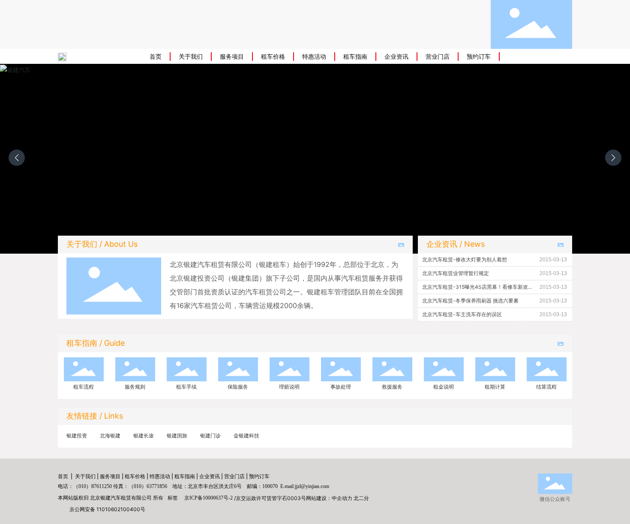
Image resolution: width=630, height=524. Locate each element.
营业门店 (234, 476)
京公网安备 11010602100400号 (107, 509)
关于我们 (85, 476)
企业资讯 (209, 476)
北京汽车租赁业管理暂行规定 (455, 273)
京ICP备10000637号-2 (208, 498)
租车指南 (184, 476)
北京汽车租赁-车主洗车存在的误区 (462, 314)
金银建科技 (246, 435)
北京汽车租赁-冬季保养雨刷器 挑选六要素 (470, 300)
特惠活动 (160, 476)
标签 (173, 497)
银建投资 (76, 435)
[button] (613, 158)
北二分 (361, 498)
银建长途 (143, 435)
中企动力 (342, 498)
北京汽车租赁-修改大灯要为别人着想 (464, 259)
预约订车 (259, 476)
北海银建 (110, 435)
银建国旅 (177, 435)
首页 (63, 476)
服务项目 (110, 476)
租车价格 (135, 476)
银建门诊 (210, 435)
